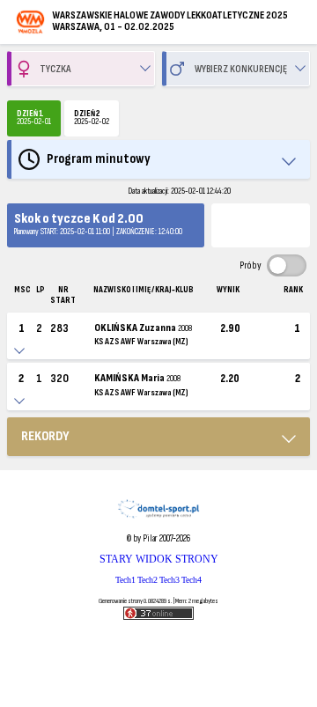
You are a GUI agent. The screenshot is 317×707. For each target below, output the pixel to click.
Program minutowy (99, 159)
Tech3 (169, 580)
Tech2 (147, 580)
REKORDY (45, 436)
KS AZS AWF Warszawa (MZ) (141, 341)
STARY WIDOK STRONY (159, 559)
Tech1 (125, 580)
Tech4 (191, 580)
